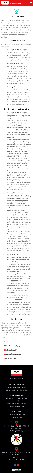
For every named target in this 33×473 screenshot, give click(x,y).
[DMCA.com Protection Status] (16, 470)
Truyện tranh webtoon (16, 406)
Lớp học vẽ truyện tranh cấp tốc (16, 398)
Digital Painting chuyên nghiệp (16, 390)
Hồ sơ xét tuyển (10, 358)
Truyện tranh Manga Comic (16, 414)
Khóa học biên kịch (16, 401)
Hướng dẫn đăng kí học (13, 354)
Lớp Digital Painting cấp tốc (16, 403)
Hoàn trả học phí (10, 350)
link (24, 156)
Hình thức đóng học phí (13, 346)
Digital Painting (16, 417)
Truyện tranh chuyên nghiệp (16, 387)
